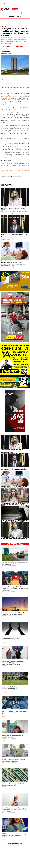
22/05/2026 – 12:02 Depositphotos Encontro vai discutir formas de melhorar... (13, 265)
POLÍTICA (19, 16)
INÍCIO (3, 13)
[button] (2, 53)
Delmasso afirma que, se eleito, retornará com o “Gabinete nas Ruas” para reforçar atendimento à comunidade (15, 588)
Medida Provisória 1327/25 (11, 96)
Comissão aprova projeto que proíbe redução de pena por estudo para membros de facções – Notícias (14, 235)
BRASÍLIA (10, 13)
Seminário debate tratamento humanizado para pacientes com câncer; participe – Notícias (12, 261)
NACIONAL (11, 16)
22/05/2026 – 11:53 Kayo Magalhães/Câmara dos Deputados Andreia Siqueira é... (14, 212)
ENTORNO (17, 13)
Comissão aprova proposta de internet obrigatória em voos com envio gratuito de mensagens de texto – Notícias (15, 539)
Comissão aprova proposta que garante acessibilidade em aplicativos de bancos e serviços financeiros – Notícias (14, 208)
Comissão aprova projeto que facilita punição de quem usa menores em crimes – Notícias (14, 504)
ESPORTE (25, 13)
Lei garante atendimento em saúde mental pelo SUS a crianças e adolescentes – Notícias (14, 521)
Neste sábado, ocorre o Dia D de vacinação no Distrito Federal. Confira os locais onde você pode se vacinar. (14, 809)
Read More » (4, 568)
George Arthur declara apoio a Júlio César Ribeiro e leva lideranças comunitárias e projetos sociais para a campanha (13, 662)
